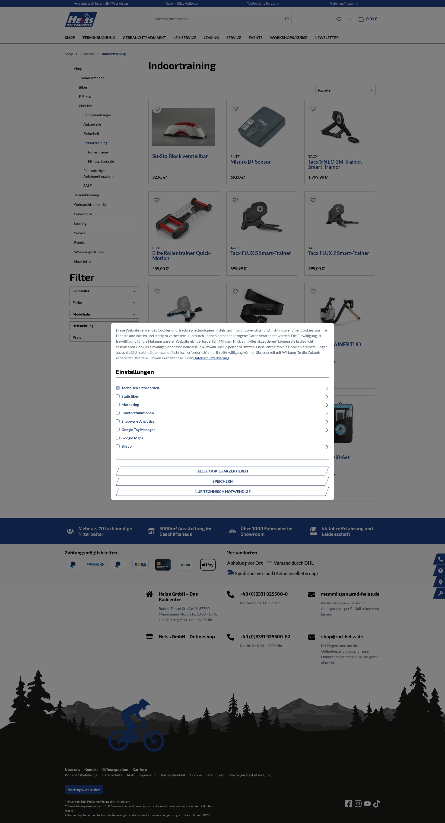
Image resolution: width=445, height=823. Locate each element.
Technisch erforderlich (140, 388)
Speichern (223, 481)
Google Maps (132, 438)
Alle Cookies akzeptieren (222, 471)
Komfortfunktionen (137, 413)
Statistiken (130, 396)
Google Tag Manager (138, 429)
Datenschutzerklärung (211, 358)
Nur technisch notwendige (223, 491)
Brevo (126, 446)
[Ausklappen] (327, 388)
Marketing (130, 404)
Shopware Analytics (137, 421)
